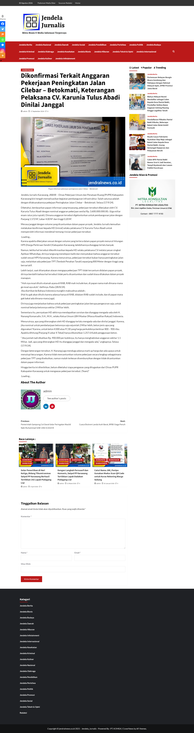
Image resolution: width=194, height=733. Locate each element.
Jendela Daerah (61, 44)
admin (25, 111)
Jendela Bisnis (84, 51)
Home (77, 3)
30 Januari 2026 (109, 483)
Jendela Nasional (43, 44)
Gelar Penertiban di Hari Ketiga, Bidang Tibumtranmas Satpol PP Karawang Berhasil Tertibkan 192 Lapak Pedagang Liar (36, 477)
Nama (24, 552)
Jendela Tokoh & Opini (122, 51)
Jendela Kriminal (26, 51)
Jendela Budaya (153, 44)
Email (77, 552)
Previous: (46, 424)
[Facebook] (2, 23)
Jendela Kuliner (45, 58)
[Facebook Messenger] (2, 45)
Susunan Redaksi (65, 3)
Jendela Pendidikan (97, 44)
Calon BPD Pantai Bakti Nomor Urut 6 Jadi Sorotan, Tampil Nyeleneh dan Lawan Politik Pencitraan (159, 163)
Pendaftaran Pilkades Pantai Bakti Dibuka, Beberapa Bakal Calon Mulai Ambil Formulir (159, 123)
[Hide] (1, 61)
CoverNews (128, 728)
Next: (102, 423)
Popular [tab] (147, 68)
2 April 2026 (34, 487)
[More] (2, 55)
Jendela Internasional (146, 51)
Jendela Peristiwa (118, 44)
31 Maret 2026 (71, 483)
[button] (173, 51)
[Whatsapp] (2, 39)
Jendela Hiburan (101, 51)
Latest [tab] (135, 68)
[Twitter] (2, 29)
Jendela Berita (25, 44)
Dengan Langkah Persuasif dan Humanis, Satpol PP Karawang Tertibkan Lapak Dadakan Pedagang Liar (73, 475)
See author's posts (56, 398)
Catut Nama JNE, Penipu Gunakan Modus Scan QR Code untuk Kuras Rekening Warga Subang (109, 475)
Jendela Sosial (78, 44)
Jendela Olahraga (46, 51)
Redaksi (23, 713)
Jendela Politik (136, 44)
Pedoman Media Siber (47, 3)
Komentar (26, 516)
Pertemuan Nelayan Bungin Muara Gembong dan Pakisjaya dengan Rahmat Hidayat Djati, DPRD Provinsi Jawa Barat (160, 83)
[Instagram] (2, 50)
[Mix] (2, 34)
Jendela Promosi (26, 58)
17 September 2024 (37, 111)
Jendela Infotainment (65, 58)
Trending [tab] (160, 68)
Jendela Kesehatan (65, 51)
